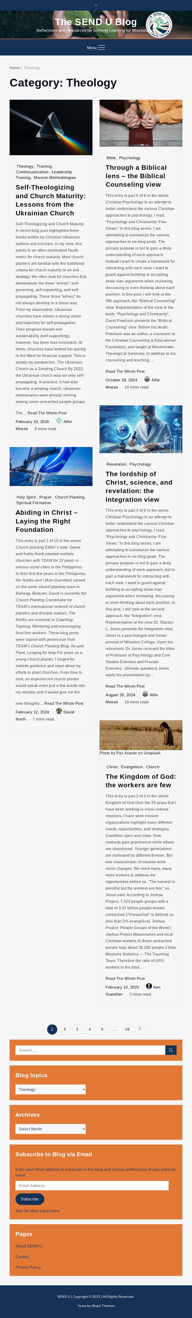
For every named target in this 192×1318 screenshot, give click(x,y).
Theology (25, 166)
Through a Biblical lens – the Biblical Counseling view (136, 176)
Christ (112, 766)
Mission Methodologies (55, 177)
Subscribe (30, 1199)
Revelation (116, 464)
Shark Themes (103, 1306)
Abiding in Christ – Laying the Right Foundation (47, 521)
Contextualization (32, 171)
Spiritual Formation (33, 502)
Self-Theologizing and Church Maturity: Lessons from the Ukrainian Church (51, 200)
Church (152, 766)
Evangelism (132, 766)
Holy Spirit (26, 497)
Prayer (45, 497)
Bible (111, 157)
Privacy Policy (28, 1267)
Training (44, 166)
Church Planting (70, 497)
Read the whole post (47, 413)
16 (127, 1029)
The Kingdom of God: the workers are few (141, 780)
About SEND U (28, 1246)
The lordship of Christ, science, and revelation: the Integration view (139, 486)
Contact (22, 1256)
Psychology (130, 157)
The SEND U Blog (96, 21)
